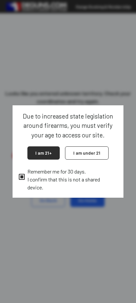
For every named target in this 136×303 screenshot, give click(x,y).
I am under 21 (86, 153)
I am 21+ (43, 153)
